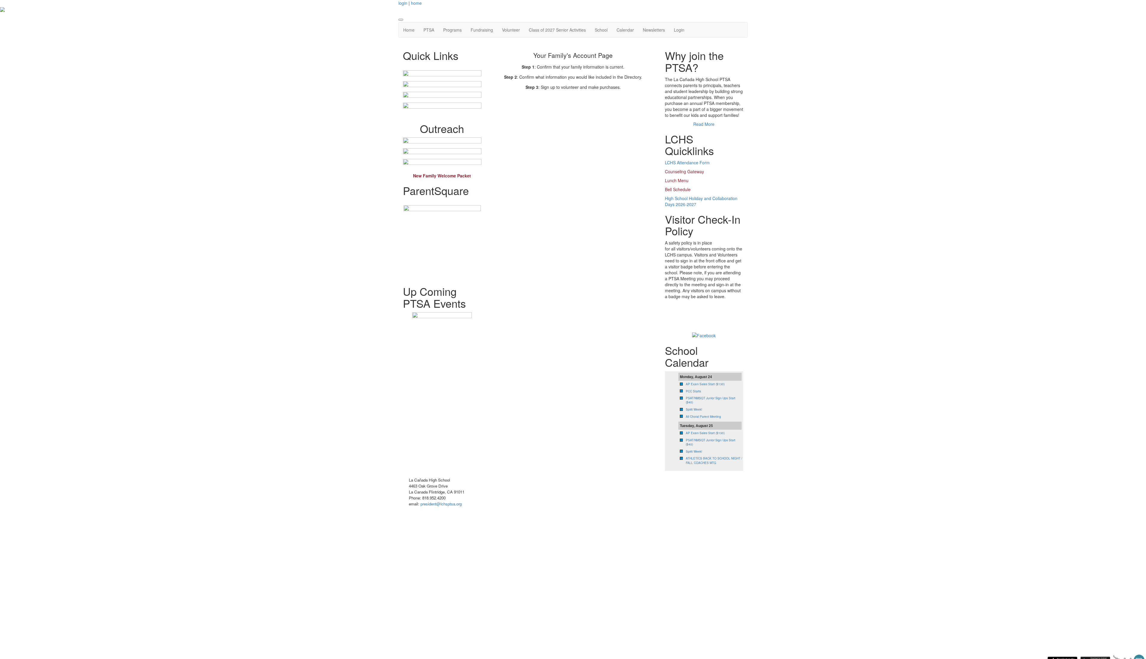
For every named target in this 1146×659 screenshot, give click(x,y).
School (601, 30)
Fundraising (482, 30)
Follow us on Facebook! (695, 317)
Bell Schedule (678, 189)
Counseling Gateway (684, 171)
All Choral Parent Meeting (703, 416)
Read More (703, 124)
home (416, 3)
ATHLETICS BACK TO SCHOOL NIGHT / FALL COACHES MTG (714, 460)
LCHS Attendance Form (687, 162)
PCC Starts (693, 391)
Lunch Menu (676, 180)
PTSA (428, 30)
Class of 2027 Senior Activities (557, 30)
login (402, 3)
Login (679, 30)
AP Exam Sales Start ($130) (705, 384)
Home (409, 30)
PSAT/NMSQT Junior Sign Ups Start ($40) (710, 442)
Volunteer (511, 30)
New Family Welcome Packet (442, 176)
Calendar (625, 30)
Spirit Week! (694, 409)
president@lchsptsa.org (441, 504)
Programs (452, 30)
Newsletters (654, 30)
